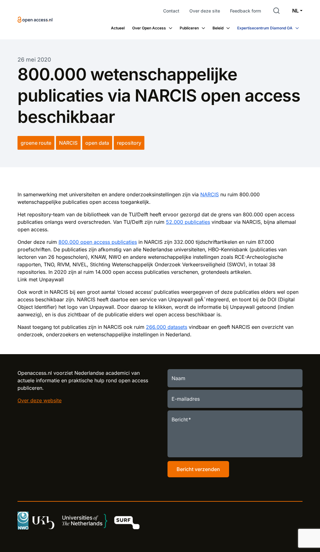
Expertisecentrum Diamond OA (264, 28)
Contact (171, 10)
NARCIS (68, 143)
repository (129, 143)
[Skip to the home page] (35, 20)
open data (97, 143)
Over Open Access (149, 28)
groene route (36, 143)
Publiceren (189, 28)
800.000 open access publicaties (97, 242)
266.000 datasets (166, 327)
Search (276, 11)
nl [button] (295, 11)
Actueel (118, 28)
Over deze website (40, 400)
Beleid (217, 28)
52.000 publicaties (188, 222)
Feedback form (245, 10)
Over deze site (204, 10)
